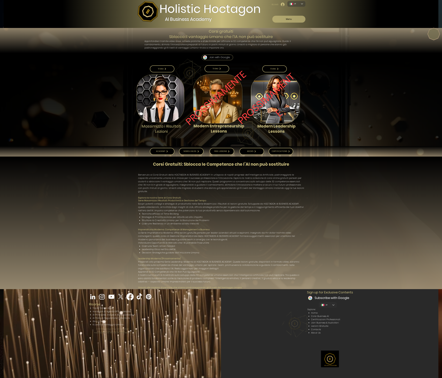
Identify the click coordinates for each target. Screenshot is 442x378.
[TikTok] (139, 296)
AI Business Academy (188, 19)
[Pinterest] (148, 296)
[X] (120, 296)
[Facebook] (130, 296)
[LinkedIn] (92, 296)
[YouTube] (111, 296)
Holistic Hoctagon (210, 9)
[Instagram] (102, 296)
